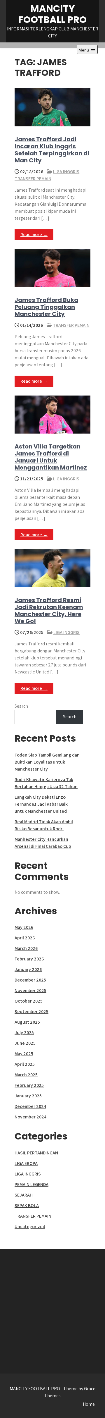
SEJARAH (24, 1195)
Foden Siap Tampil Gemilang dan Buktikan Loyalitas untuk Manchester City (47, 762)
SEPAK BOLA (27, 1205)
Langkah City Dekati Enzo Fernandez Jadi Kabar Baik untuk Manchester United (41, 804)
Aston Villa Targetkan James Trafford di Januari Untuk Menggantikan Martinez (51, 457)
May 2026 (24, 927)
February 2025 (29, 1085)
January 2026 (28, 969)
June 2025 (25, 1043)
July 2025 (24, 1032)
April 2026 (25, 938)
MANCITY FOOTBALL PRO (52, 14)
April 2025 (25, 1064)
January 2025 (28, 1096)
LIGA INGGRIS (66, 172)
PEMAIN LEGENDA (31, 1184)
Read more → (34, 234)
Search (21, 706)
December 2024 (30, 1106)
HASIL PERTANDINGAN (36, 1153)
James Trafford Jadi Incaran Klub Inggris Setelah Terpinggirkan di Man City (52, 149)
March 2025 (26, 1075)
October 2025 (29, 1001)
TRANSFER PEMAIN (33, 179)
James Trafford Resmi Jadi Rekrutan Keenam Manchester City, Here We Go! (49, 610)
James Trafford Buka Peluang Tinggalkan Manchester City (46, 307)
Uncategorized (30, 1226)
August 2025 (27, 1022)
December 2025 (30, 980)
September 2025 (31, 1011)
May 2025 (24, 1054)
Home (89, 1404)
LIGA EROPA (26, 1163)
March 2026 (26, 948)
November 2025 (30, 990)
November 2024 (30, 1117)
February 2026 (29, 959)
